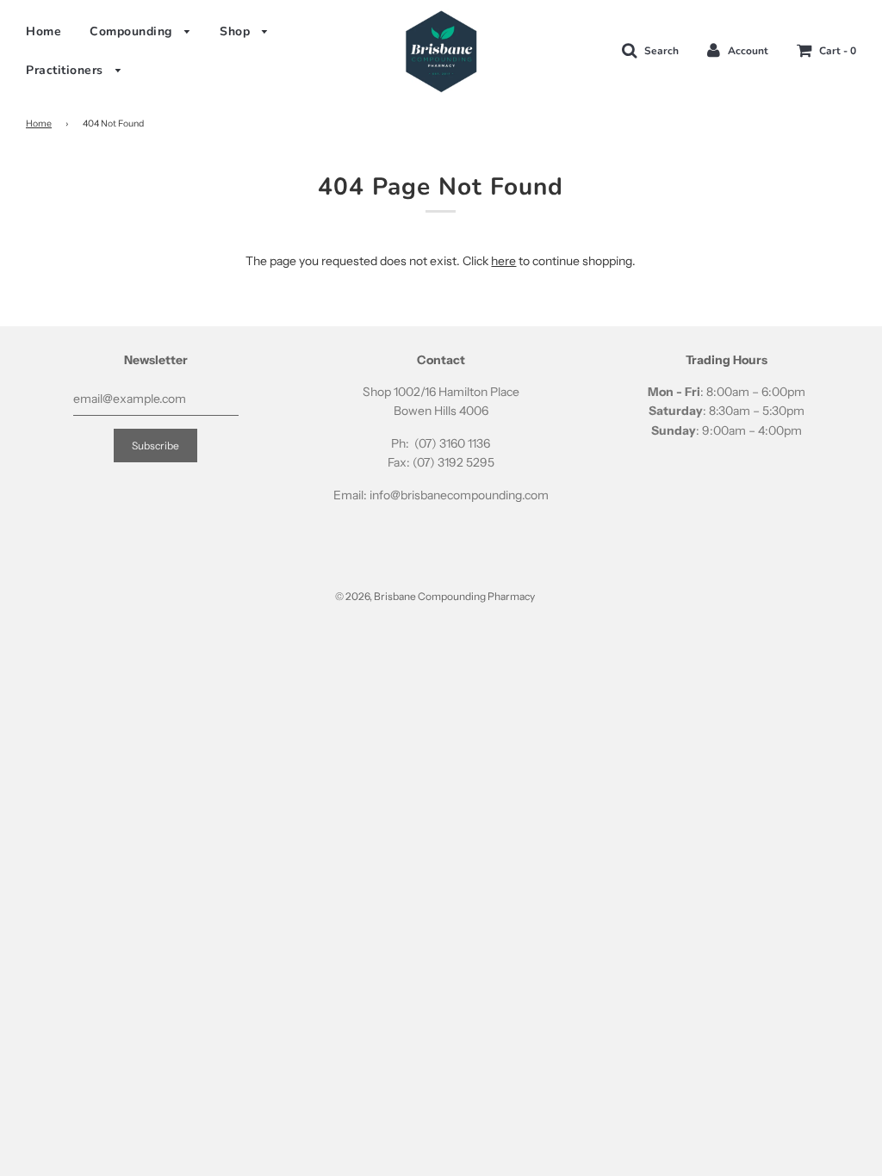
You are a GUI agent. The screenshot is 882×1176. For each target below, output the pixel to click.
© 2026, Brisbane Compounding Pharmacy (435, 596)
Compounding (133, 31)
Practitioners (66, 70)
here (503, 261)
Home (43, 31)
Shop (237, 31)
